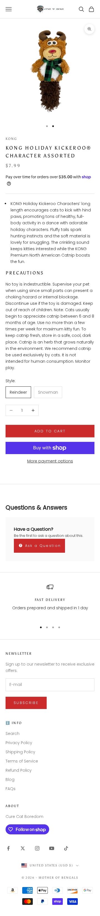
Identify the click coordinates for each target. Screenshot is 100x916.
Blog (10, 779)
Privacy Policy (19, 743)
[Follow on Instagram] (37, 848)
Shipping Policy (20, 752)
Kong (11, 139)
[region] (50, 601)
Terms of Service (22, 761)
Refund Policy (19, 770)
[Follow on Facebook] (8, 848)
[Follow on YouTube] (51, 848)
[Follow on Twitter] (23, 848)
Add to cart (50, 431)
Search (12, 733)
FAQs (11, 788)
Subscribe (26, 702)
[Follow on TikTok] (66, 848)
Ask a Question (42, 545)
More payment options (50, 461)
